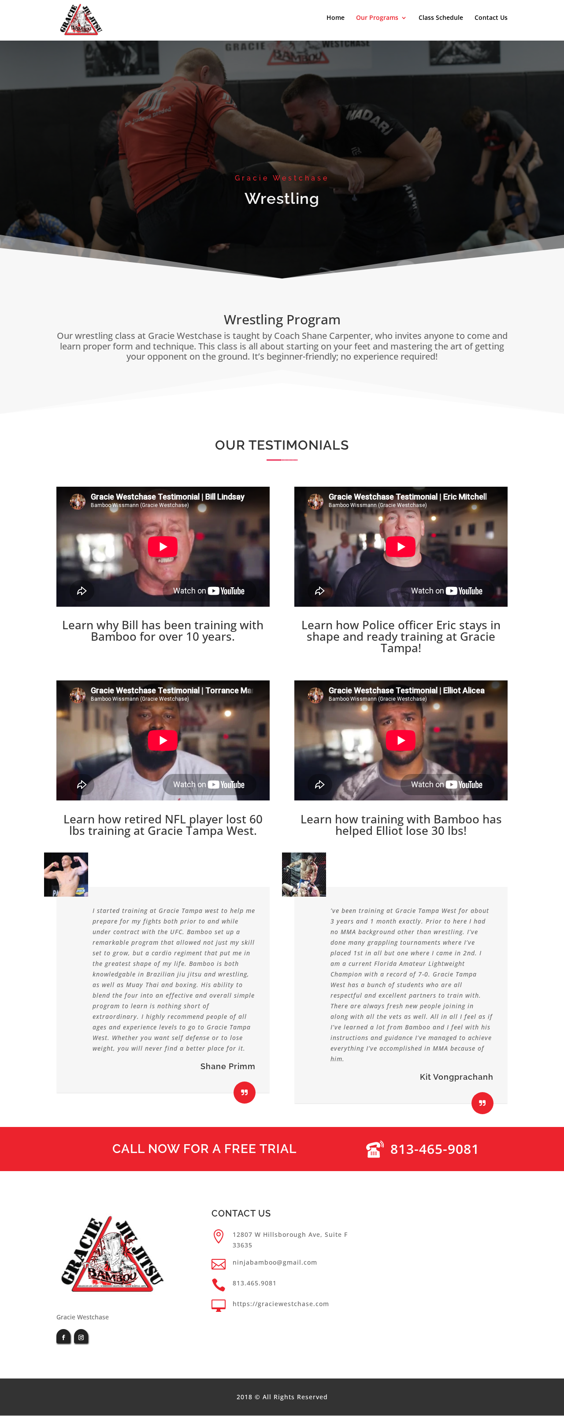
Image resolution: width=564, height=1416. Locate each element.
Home (336, 18)
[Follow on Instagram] (81, 1336)
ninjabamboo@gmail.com (275, 1262)
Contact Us (491, 18)
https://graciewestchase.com (281, 1304)
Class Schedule (441, 18)
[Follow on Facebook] (63, 1336)
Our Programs (377, 18)
